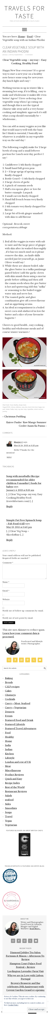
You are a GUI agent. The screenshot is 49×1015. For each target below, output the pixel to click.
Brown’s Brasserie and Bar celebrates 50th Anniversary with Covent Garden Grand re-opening (25, 987)
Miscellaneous (13, 770)
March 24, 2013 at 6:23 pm (26, 445)
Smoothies (11, 808)
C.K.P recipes (12, 686)
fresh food (34, 407)
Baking (9, 678)
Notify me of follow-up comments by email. (23, 611)
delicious (18, 407)
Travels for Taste (24, 12)
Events (8, 716)
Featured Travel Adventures (20, 728)
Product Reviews (14, 774)
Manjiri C (18, 442)
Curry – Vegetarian (15, 707)
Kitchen (9, 753)
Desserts (9, 712)
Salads (8, 795)
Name (5, 582)
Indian (8, 749)
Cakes (8, 691)
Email (5, 591)
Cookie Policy (13, 1005)
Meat (8, 766)
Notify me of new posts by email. (17, 618)
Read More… (35, 929)
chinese (13, 407)
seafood (9, 799)
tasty (16, 409)
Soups (8, 812)
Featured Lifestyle (15, 724)
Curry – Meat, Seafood (17, 703)
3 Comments (29, 55)
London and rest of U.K (18, 762)
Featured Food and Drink (19, 720)
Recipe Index (22, 405)
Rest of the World (14, 787)
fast (26, 407)
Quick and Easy (13, 779)
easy (23, 407)
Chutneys (10, 695)
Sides (8, 804)
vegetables (30, 409)
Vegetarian (11, 825)
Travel (8, 816)
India (8, 745)
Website (6, 599)
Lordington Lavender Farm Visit (25, 971)
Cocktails (10, 699)
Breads (9, 682)
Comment (7, 563)
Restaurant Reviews (16, 791)
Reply (9, 457)
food (29, 407)
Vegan (8, 821)
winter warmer (38, 409)
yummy (4, 411)
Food (11, 405)
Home (8, 741)
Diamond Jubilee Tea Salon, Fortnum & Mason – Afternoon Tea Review (25, 956)
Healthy (16, 405)
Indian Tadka (10, 409)
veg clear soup (22, 409)
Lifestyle (10, 758)
